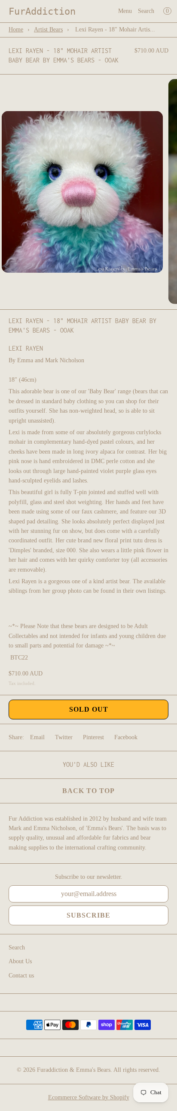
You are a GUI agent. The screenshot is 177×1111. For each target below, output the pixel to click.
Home (16, 29)
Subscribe (88, 915)
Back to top (88, 790)
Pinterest (93, 737)
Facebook (125, 737)
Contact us (21, 975)
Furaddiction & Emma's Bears (73, 1070)
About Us (20, 961)
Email (37, 737)
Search (146, 11)
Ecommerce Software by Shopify (88, 1097)
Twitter (64, 737)
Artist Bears (48, 29)
